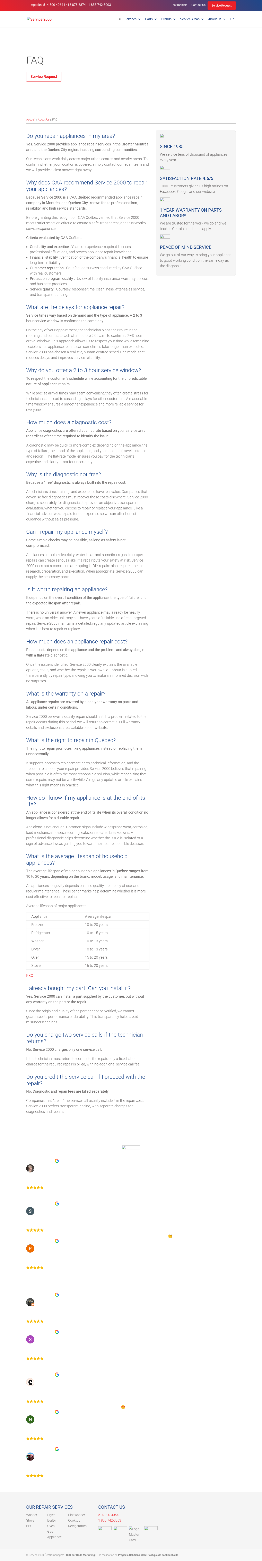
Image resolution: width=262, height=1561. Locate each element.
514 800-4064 (108, 1515)
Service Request (222, 5)
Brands (166, 19)
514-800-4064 (53, 5)
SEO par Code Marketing (80, 1555)
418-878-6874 (76, 5)
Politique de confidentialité (163, 1555)
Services (130, 19)
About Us (214, 19)
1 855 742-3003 (109, 1520)
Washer (31, 1515)
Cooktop (74, 1520)
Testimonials (179, 5)
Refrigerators (77, 1526)
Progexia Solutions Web (132, 1555)
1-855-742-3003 (99, 5)
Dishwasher (76, 1515)
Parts (149, 19)
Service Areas (190, 19)
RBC (29, 975)
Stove (30, 1520)
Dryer (51, 1515)
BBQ (29, 1526)
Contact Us (198, 5)
